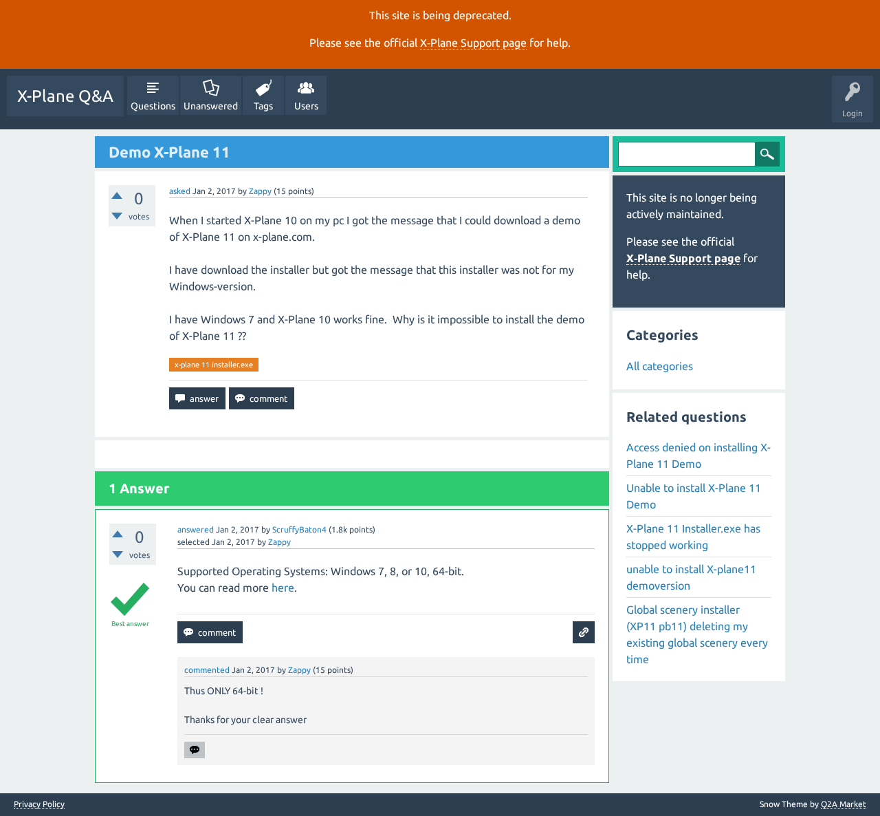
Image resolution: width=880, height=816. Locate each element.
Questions (153, 105)
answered (195, 529)
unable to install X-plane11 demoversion (691, 577)
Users (306, 105)
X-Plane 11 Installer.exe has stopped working (693, 536)
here (283, 587)
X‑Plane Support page (473, 42)
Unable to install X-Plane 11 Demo (693, 496)
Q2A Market (843, 803)
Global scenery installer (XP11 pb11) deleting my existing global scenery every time (697, 634)
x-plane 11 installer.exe (214, 365)
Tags (263, 105)
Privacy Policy (39, 804)
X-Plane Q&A (65, 96)
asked (179, 190)
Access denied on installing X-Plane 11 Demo (698, 455)
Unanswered (211, 105)
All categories (659, 366)
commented (207, 669)
